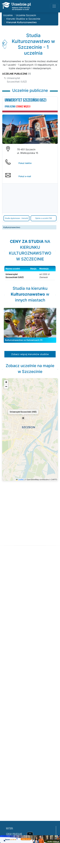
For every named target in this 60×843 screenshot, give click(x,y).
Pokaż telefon (25, 163)
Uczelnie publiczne (16, 73)
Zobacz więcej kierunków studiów (30, 354)
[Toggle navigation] (54, 6)
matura (9, 828)
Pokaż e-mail (24, 176)
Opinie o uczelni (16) (43, 218)
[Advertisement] (30, 687)
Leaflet (20, 479)
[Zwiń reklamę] (30, 833)
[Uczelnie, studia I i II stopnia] (16, 6)
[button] (23, 418)
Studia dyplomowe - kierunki (16, 218)
